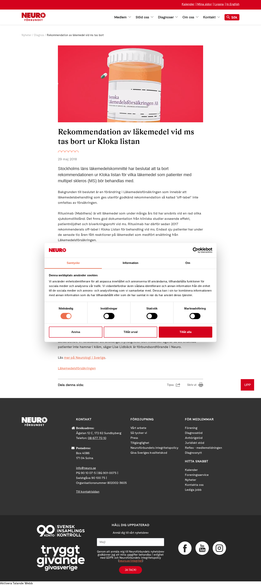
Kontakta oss (194, 485)
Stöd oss (143, 17)
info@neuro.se (86, 468)
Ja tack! (130, 569)
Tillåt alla (185, 332)
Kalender (188, 4)
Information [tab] (130, 262)
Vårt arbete (138, 428)
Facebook (185, 548)
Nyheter (26, 35)
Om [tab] (187, 262)
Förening (191, 428)
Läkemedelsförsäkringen (77, 368)
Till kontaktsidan (87, 491)
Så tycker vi (138, 433)
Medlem (121, 17)
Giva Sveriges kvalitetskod (148, 452)
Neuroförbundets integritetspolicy (154, 448)
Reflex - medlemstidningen (203, 448)
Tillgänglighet (139, 443)
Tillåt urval (131, 332)
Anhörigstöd (194, 438)
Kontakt (209, 17)
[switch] (109, 316)
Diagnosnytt (193, 452)
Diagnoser (166, 17)
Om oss (188, 17)
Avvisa (75, 332)
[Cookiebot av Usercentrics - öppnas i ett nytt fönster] (195, 250)
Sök (234, 17)
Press (134, 438)
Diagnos (39, 35)
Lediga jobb (193, 490)
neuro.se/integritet (130, 560)
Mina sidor (204, 4)
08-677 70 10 (97, 438)
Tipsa (170, 384)
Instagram (219, 548)
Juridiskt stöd (194, 443)
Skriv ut (191, 384)
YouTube (202, 548)
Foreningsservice (197, 475)
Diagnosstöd (194, 433)
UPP (247, 385)
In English (232, 4)
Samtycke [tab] (73, 262)
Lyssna (219, 4)
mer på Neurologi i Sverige (84, 357)
